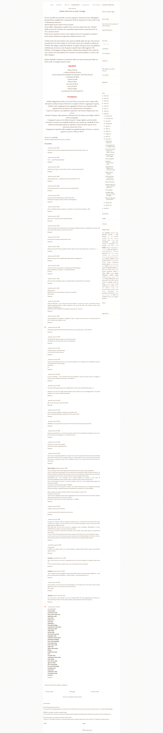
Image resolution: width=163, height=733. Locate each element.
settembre (108, 123)
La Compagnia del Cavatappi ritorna (110, 145)
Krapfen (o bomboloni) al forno (109, 162)
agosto (107, 126)
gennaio (108, 205)
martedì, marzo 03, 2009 (54, 327)
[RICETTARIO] (59, 5)
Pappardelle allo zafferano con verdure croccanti (110, 168)
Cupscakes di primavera (108, 141)
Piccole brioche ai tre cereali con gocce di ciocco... (110, 177)
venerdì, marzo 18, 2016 (54, 607)
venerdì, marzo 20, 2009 (54, 582)
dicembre (108, 116)
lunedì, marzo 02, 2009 (53, 148)
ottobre (107, 121)
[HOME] (51, 5)
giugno (107, 131)
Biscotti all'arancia (109, 182)
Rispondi (50, 152)
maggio (107, 134)
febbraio (108, 203)
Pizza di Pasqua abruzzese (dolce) (51, 707)
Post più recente (49, 691)
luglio (107, 129)
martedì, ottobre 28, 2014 (59, 595)
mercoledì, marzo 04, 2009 (54, 545)
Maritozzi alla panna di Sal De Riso (110, 198)
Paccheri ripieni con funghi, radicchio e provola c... (110, 186)
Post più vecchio (95, 691)
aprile (107, 136)
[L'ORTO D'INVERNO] (96, 5)
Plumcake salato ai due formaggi (109, 155)
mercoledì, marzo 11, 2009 (59, 558)
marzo (107, 139)
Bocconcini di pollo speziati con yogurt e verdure (110, 150)
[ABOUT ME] (67, 5)
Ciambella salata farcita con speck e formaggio (110, 194)
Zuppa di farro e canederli (109, 173)
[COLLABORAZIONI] (85, 5)
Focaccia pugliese (109, 159)
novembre (108, 118)
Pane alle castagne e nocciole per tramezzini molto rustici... (57, 717)
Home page (72, 691)
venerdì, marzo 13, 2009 (59, 571)
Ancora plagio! (109, 190)
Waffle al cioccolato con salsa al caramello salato (55, 712)
